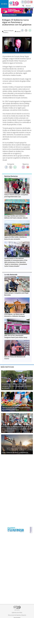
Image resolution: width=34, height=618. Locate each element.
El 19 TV (17, 610)
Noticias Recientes (11, 176)
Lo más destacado (10, 275)
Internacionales (10, 15)
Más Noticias (7, 367)
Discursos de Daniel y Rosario (17, 615)
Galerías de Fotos (17, 612)
